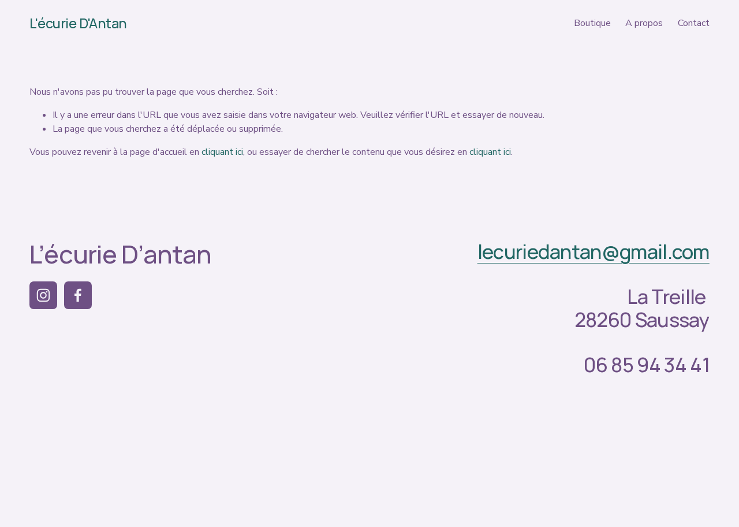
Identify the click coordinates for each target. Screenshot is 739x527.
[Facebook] (78, 295)
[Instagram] (43, 295)
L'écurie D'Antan (77, 23)
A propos (644, 23)
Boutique (592, 23)
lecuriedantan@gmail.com (593, 251)
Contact (694, 23)
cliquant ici (222, 152)
